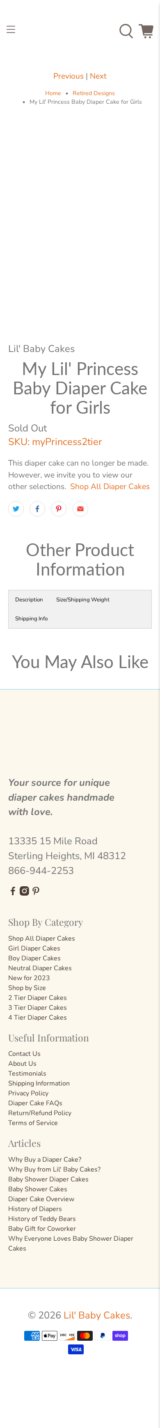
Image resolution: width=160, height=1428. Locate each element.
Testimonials (27, 1073)
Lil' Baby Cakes (97, 1315)
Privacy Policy (28, 1093)
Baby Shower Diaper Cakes (48, 1179)
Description (29, 599)
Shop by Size (27, 987)
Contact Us (24, 1053)
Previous (68, 76)
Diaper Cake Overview (41, 1199)
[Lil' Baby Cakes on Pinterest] (36, 893)
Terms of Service (33, 1122)
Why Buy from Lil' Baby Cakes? (54, 1169)
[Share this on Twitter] (16, 509)
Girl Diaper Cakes (34, 948)
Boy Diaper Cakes (34, 958)
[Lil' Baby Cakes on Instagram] (24, 893)
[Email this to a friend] (80, 509)
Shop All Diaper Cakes (110, 486)
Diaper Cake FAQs (35, 1103)
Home (53, 93)
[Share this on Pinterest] (58, 509)
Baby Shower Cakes (37, 1189)
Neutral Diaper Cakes (40, 968)
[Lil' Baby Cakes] (80, 31)
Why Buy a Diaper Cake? (44, 1159)
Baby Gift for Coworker (42, 1228)
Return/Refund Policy (39, 1113)
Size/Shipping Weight (83, 599)
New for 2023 (29, 978)
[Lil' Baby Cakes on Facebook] (13, 893)
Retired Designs (94, 93)
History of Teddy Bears (42, 1218)
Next (98, 76)
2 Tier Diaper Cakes (37, 997)
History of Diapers (35, 1209)
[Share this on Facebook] (37, 509)
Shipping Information (39, 1083)
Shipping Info (31, 618)
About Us (22, 1063)
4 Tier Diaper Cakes (37, 1017)
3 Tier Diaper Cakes (37, 1007)
